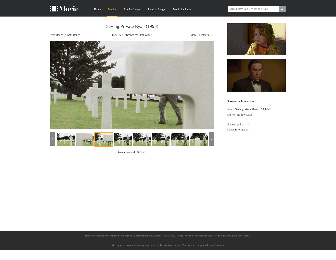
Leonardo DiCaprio (136, 152)
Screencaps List (235, 124)
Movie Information (237, 129)
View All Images (199, 34)
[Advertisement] (132, 181)
